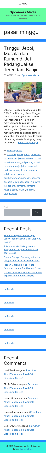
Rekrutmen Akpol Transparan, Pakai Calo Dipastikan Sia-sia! (20, 374)
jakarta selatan (25, 158)
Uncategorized (14, 150)
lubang (16, 170)
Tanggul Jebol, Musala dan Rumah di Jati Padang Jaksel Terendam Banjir (21, 58)
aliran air (11, 154)
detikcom (35, 154)
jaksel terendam (12, 162)
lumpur (24, 170)
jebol (23, 166)
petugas (19, 182)
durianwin (9, 289)
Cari (6, 207)
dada (27, 154)
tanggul (30, 189)
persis (11, 182)
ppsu (27, 182)
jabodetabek (10, 158)
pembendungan (12, 178)
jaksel (38, 158)
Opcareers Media (23, 12)
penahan (25, 178)
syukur (22, 189)
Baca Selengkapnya (28, 142)
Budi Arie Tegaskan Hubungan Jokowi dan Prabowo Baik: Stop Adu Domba (22, 238)
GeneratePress (26, 449)
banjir (20, 154)
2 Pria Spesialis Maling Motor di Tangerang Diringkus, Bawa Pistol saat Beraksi (21, 249)
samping (21, 185)
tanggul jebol (10, 193)
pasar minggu (17, 174)
